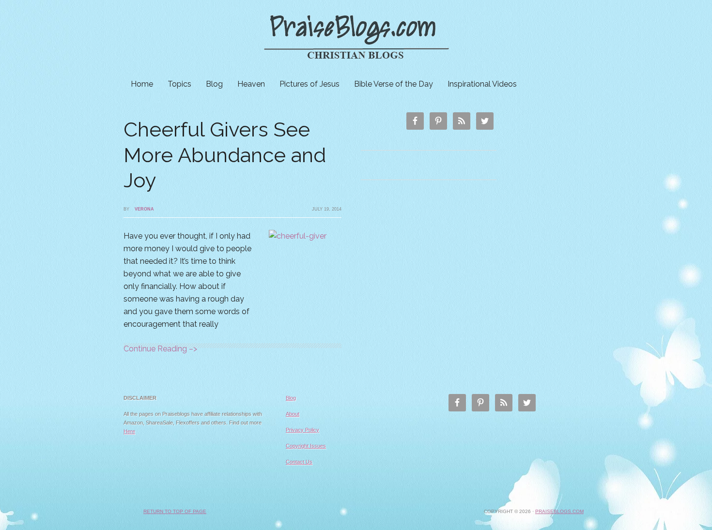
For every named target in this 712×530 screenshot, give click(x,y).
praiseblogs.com (559, 511)
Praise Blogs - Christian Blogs (356, 37)
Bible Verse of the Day (393, 84)
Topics (179, 84)
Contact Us (299, 462)
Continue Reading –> (160, 348)
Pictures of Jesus (309, 84)
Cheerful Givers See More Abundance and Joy (225, 155)
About (292, 414)
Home (142, 84)
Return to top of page (174, 511)
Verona (144, 209)
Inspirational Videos (482, 84)
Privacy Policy (302, 430)
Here (129, 431)
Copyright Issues (306, 446)
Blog (214, 84)
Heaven (251, 84)
